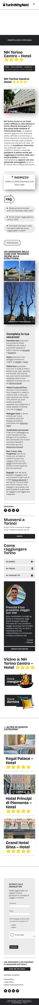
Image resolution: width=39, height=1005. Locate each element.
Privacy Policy (9, 979)
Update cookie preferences (13, 985)
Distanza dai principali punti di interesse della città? (20, 209)
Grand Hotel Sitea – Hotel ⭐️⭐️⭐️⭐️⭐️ (18, 847)
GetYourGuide (15, 383)
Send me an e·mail (17, 969)
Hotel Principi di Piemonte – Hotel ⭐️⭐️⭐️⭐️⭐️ (19, 805)
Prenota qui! (12, 243)
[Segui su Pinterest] (17, 510)
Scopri (19, 536)
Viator (19, 409)
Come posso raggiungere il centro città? (20, 218)
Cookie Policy (9, 982)
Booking (12, 352)
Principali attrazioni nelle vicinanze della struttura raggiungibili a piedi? (19, 228)
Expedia (26, 350)
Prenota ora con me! (19, 649)
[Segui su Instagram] (9, 510)
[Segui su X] (13, 510)
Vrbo (25, 362)
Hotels (18, 362)
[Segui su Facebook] (5, 510)
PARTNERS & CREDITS (12, 975)
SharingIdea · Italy (19, 1003)
